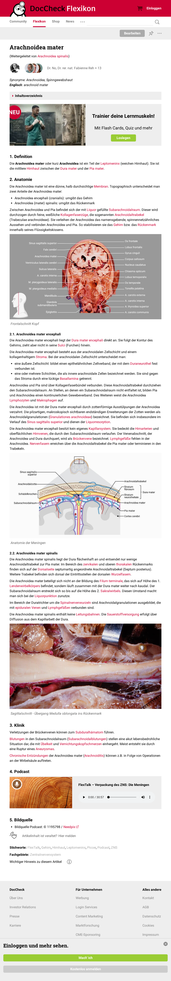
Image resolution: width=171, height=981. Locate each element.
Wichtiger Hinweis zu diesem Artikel (36, 862)
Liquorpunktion (46, 596)
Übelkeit (46, 744)
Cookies (148, 925)
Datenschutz (151, 916)
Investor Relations (23, 907)
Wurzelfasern (121, 574)
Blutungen (17, 739)
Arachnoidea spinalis (53, 56)
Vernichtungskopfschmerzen (81, 744)
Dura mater (68, 168)
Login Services (86, 907)
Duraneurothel (140, 364)
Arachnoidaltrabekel (129, 215)
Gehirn (118, 225)
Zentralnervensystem (45, 855)
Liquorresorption (98, 422)
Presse (14, 916)
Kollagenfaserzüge (74, 215)
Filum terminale (111, 581)
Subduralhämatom (89, 732)
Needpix (69, 827)
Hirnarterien (143, 429)
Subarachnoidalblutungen (87, 739)
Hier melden (67, 836)
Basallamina (69, 379)
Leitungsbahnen (88, 614)
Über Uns (16, 898)
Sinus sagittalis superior (45, 422)
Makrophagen (47, 400)
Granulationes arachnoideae (70, 417)
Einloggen (154, 8)
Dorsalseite (46, 569)
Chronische (18, 756)
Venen (36, 608)
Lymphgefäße (120, 439)
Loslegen (123, 138)
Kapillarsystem (100, 429)
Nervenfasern (39, 444)
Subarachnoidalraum (124, 210)
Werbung (82, 898)
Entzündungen (37, 756)
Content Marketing (89, 916)
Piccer (91, 847)
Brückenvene (82, 439)
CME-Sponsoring (88, 935)
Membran (101, 186)
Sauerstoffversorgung (123, 614)
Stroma (41, 357)
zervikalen (90, 564)
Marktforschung (87, 925)
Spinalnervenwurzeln (75, 603)
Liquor (91, 210)
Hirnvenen (40, 434)
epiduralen (23, 608)
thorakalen (124, 564)
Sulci (61, 345)
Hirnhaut (33, 168)
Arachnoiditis (94, 756)
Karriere (15, 925)
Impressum (150, 935)
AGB (145, 907)
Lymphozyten (19, 400)
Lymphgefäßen (59, 608)
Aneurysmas (45, 749)
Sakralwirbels (110, 591)
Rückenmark (147, 225)
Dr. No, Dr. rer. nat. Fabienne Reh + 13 (74, 68)
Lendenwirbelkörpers (25, 586)
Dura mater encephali (87, 340)
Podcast (103, 847)
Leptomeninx (110, 163)
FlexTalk (34, 847)
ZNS (114, 847)
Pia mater (96, 168)
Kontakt (148, 898)
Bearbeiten (132, 33)
